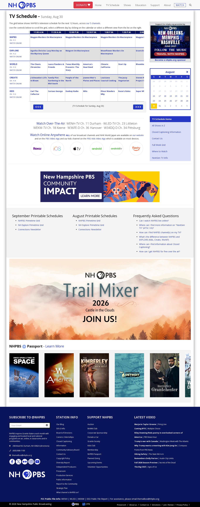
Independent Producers (66, 467)
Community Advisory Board (67, 450)
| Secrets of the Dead (155, 462)
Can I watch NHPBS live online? (154, 220)
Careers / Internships (65, 437)
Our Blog (60, 424)
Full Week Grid (158, 145)
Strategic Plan (61, 488)
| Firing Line (150, 424)
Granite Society (94, 441)
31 (160, 106)
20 (176, 96)
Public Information (64, 479)
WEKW (81, 498)
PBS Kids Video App (96, 138)
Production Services (64, 475)
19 (171, 96)
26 (171, 101)
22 (187, 96)
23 (154, 101)
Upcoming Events (95, 462)
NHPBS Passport (94, 454)
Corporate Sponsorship (97, 433)
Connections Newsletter (29, 229)
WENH (64, 498)
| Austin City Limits (153, 458)
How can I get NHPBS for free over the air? (159, 251)
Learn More (54, 346)
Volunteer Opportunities (98, 467)
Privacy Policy (182, 505)
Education (140, 5)
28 (182, 101)
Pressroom (61, 471)
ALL (68, 135)
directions (44, 446)
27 (176, 101)
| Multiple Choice (147, 428)
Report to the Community (66, 484)
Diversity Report (63, 462)
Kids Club (91, 445)
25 (165, 101)
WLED (73, 498)
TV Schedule (112, 5)
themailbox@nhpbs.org (22, 455)
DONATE (82, 5)
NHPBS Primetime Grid (29, 220)
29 (187, 101)
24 (160, 101)
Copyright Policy (63, 458)
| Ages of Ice (145, 467)
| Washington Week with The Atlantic (161, 441)
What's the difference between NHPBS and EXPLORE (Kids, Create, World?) (159, 238)
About (167, 5)
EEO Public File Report (97, 498)
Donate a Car (93, 437)
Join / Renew (168, 505)
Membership (93, 450)
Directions (156, 505)
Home (98, 5)
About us (133, 505)
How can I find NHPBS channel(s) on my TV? (160, 232)
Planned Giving (94, 458)
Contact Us (157, 138)
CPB (87, 504)
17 (160, 96)
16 (154, 96)
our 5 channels (93, 23)
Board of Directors (64, 433)
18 (165, 96)
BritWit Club (92, 428)
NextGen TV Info (160, 157)
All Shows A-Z (158, 125)
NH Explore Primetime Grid (30, 225)
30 (154, 106)
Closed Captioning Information (166, 132)
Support (155, 5)
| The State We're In (149, 454)
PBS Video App (53, 138)
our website (138, 135)
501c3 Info (60, 428)
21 (182, 96)
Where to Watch (159, 151)
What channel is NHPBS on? (67, 492)
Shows (127, 5)
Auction (91, 424)
